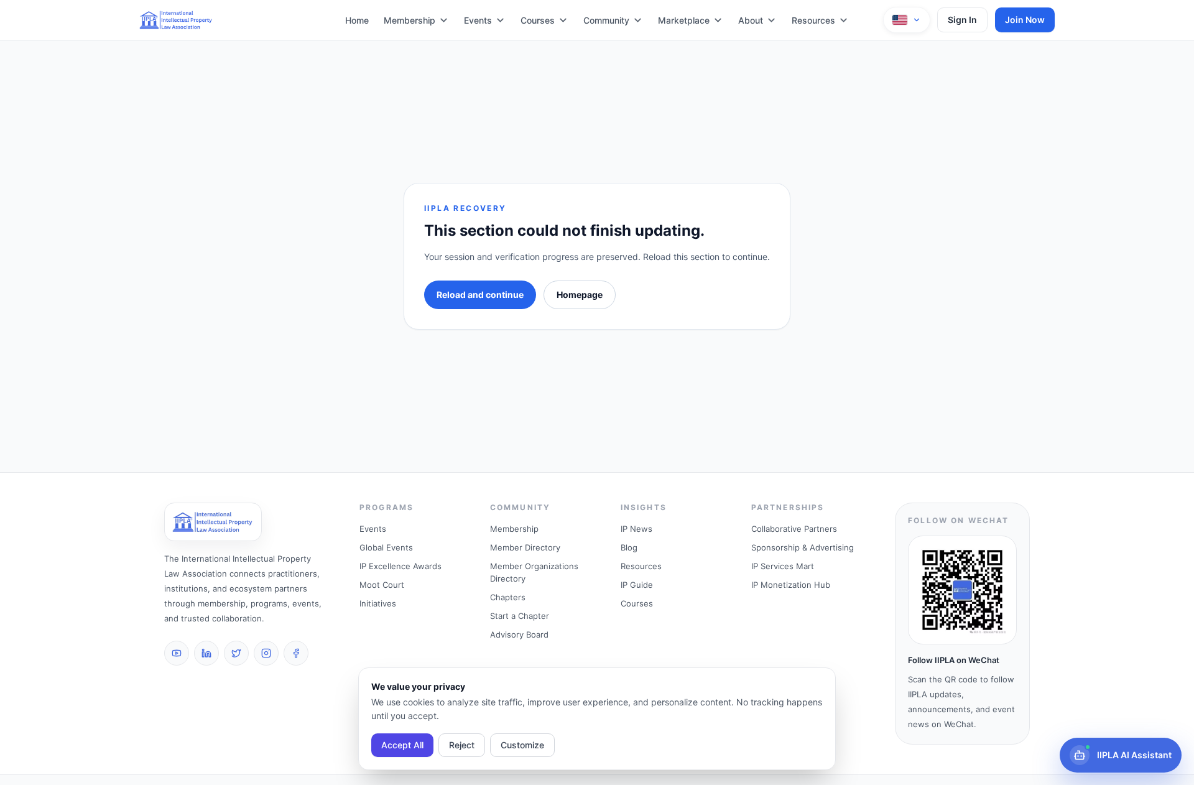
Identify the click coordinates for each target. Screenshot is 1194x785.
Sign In (962, 19)
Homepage (580, 294)
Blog (629, 547)
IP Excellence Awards (400, 566)
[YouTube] (176, 653)
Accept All (402, 745)
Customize (522, 745)
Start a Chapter (519, 616)
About (750, 20)
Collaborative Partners (794, 529)
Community (606, 20)
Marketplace (684, 20)
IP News (636, 529)
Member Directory (525, 547)
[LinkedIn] (206, 653)
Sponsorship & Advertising (802, 547)
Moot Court (381, 585)
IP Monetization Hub (790, 585)
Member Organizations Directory (534, 572)
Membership (409, 20)
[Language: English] (907, 19)
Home (357, 20)
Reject (461, 745)
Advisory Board (519, 634)
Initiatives (377, 603)
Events (478, 20)
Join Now (1025, 19)
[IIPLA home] (176, 19)
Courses (538, 20)
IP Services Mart (782, 566)
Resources (813, 20)
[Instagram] (266, 653)
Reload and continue (480, 294)
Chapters (507, 597)
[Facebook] (296, 653)
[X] (236, 653)
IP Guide (637, 585)
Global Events (386, 547)
